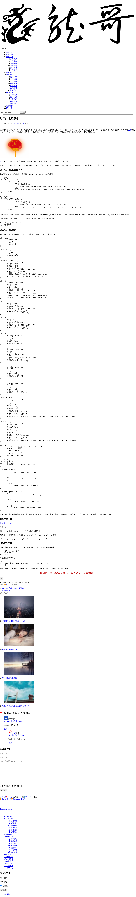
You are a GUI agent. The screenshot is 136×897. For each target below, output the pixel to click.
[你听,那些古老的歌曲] (19, 674)
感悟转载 (13, 77)
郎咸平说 (13, 88)
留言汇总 (13, 97)
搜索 (23, 112)
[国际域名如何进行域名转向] (19, 646)
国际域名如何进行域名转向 (12, 649)
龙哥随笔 (13, 59)
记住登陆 (5, 886)
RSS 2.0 (8, 584)
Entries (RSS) (6, 799)
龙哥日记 (9, 57)
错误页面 (13, 103)
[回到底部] (68, 806)
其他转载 (13, 81)
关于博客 (9, 106)
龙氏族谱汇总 (5, 590)
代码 (1, 161)
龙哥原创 (9, 54)
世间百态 (13, 90)
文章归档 (13, 99)
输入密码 (3, 882)
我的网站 (9, 108)
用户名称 (3, 878)
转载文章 (9, 74)
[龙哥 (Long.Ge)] (68, 23)
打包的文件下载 (6, 523)
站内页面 (9, 92)
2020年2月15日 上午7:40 (13, 721)
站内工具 (13, 101)
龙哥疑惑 (13, 65)
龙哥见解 (13, 61)
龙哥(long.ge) (7, 797)
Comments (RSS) (19, 799)
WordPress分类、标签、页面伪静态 (14, 588)
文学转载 (13, 79)
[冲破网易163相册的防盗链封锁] (19, 617)
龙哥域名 (13, 68)
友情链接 (13, 94)
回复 (6, 729)
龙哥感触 (13, 63)
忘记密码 (7, 894)
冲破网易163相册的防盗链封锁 (13, 621)
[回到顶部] (68, 803)
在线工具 (9, 861)
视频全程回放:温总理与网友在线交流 (15, 706)
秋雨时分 (13, 86)
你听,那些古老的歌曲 (9, 678)
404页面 (9, 863)
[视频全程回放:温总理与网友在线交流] (19, 702)
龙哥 (14, 733)
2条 (23, 123)
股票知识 (13, 83)
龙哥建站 (13, 70)
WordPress (29, 797)
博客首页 (9, 52)
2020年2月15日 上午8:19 (17, 735)
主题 (129, 130)
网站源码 (9, 72)
